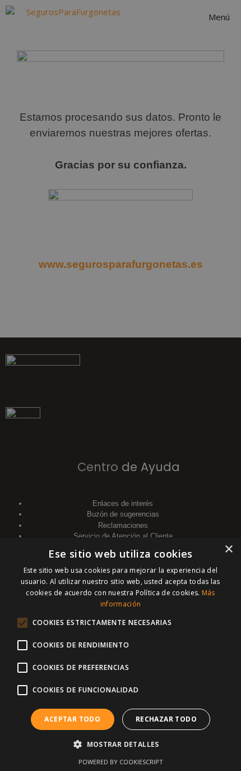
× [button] (228, 549)
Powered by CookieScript (120, 762)
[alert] (120, 385)
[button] (120, 744)
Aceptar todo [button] (72, 719)
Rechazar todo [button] (166, 719)
